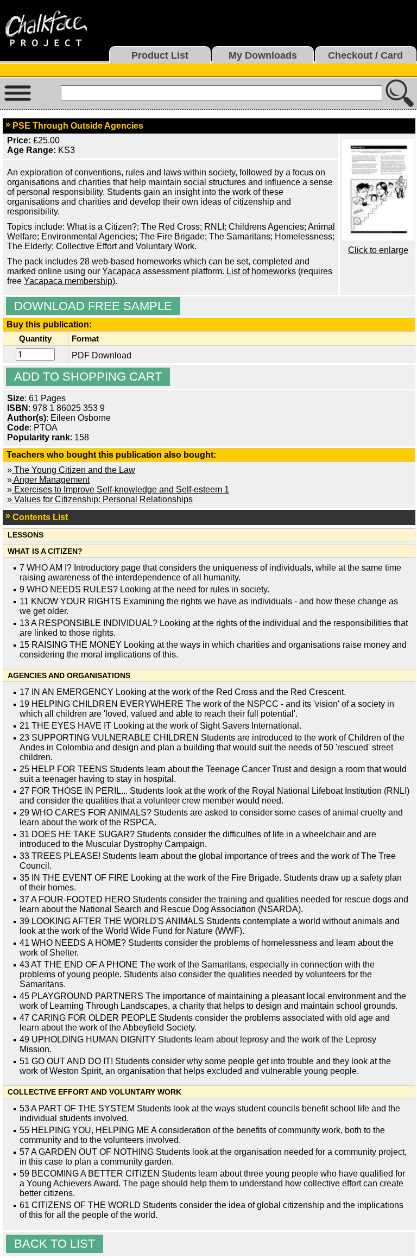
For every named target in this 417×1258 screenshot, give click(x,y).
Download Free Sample (93, 306)
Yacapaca (121, 271)
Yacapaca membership (68, 281)
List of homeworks (261, 271)
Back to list (54, 1243)
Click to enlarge (378, 250)
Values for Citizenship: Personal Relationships (102, 499)
